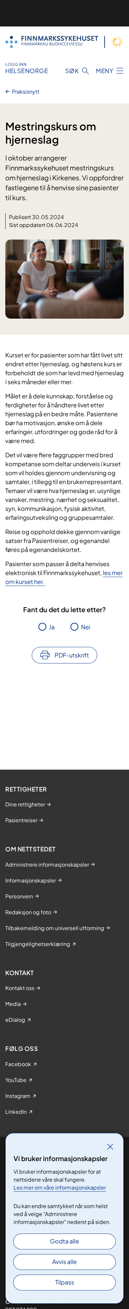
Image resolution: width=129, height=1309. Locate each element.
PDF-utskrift (72, 655)
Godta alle (64, 1241)
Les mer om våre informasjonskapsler (60, 1187)
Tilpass (64, 1282)
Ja (52, 627)
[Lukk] (110, 1146)
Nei (85, 627)
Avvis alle (64, 1261)
